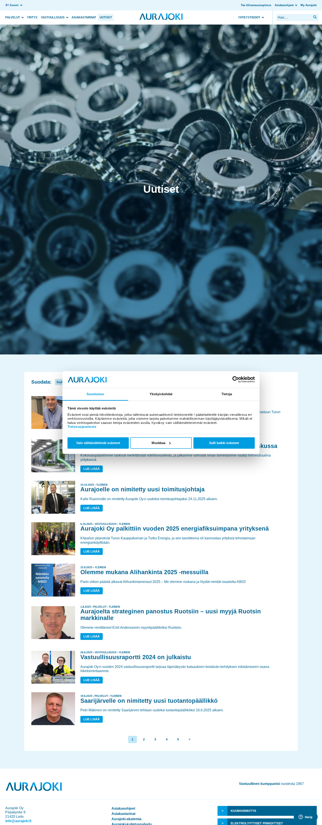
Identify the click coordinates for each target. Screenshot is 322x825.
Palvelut (12, 17)
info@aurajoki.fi (18, 821)
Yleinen (102, 484)
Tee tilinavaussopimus (256, 5)
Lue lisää (91, 469)
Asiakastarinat (84, 17)
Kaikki (61, 382)
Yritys (32, 17)
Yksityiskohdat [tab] (161, 394)
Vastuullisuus (53, 17)
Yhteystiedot (249, 17)
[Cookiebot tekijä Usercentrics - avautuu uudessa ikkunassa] (235, 379)
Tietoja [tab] (226, 394)
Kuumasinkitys (243, 811)
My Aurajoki (309, 5)
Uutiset (106, 17)
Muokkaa (158, 443)
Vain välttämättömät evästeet (98, 443)
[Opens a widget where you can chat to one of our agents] (306, 817)
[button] (314, 17)
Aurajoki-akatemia (126, 819)
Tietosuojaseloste (81, 426)
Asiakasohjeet (284, 5)
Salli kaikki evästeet (224, 443)
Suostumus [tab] (95, 394)
